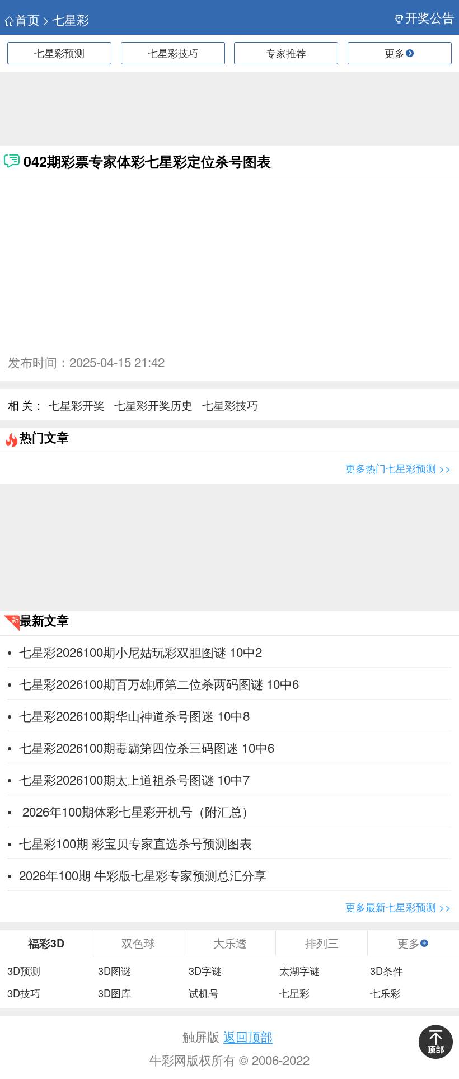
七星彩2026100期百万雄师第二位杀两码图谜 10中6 (159, 683)
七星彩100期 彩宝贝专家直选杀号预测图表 (135, 843)
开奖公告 (430, 17)
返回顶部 (248, 1036)
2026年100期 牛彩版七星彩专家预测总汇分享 (142, 875)
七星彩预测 (59, 52)
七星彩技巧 (173, 52)
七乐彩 (385, 993)
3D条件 (386, 971)
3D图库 (114, 993)
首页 (27, 19)
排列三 (322, 943)
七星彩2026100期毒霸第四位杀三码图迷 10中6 (146, 747)
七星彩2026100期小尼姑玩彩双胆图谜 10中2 (140, 651)
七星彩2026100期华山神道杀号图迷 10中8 (134, 715)
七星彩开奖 (77, 405)
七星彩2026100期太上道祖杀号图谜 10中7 (134, 779)
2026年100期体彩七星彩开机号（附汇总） (136, 811)
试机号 (204, 993)
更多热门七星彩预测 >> (398, 468)
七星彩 (70, 19)
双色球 (138, 943)
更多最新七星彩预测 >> (398, 906)
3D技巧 (23, 993)
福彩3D (46, 943)
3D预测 (23, 971)
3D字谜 (205, 971)
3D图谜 (114, 971)
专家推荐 (286, 52)
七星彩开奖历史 (153, 405)
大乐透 (230, 943)
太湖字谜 (299, 971)
